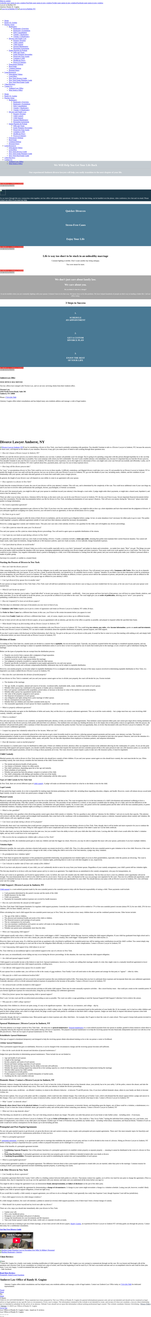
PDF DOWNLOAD (7, 186)
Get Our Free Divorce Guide (10, 1229)
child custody (38, 783)
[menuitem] (6, 21)
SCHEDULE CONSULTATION (12, 184)
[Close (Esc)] (1, 1314)
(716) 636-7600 (5, 19)
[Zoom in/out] (7, 1314)
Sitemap (3, 1306)
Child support (5, 889)
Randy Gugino (76, 1224)
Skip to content (5, 1)
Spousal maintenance (76, 1028)
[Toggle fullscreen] (5, 1314)
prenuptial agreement (9, 1141)
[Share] (3, 1314)
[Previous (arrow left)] (1, 1316)
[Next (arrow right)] (3, 1316)
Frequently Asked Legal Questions (12, 1275)
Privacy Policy (146, 1304)
